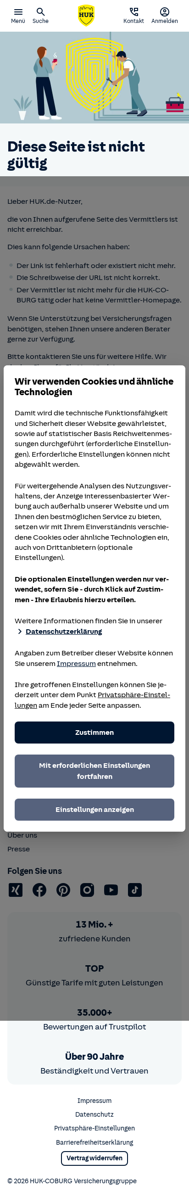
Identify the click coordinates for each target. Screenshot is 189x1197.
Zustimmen (94, 732)
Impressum (76, 664)
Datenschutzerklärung (64, 631)
